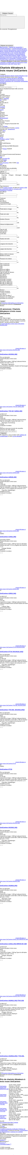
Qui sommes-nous (5, 1122)
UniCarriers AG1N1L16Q (8, 827)
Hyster (25, 62)
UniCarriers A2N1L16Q (8, 593)
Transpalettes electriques (7, 54)
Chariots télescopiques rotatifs (12, 55)
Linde (9, 64)
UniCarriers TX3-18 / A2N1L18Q (11, 411)
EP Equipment (19, 62)
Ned (3, 1126)
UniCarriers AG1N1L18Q (8, 354)
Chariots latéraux (17, 57)
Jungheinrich (3, 64)
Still (12, 64)
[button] (14, 37)
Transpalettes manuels (21, 59)
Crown (13, 62)
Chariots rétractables (19, 52)
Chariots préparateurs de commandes (13, 57)
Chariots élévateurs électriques (12, 51)
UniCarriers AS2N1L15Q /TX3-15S (12, 1000)
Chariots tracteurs (21, 58)
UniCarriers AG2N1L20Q (8, 885)
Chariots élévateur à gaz (6, 52)
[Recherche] (12, 22)
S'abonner (3, 433)
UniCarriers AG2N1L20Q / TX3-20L (12, 1056)
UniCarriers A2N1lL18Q (8, 477)
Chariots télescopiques (9, 50)
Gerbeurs (23, 51)
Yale (18, 64)
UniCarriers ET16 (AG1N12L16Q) (11, 651)
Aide (11, 1122)
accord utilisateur (17, 436)
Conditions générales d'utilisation (9, 1129)
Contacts (15, 1122)
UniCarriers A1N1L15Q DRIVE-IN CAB (13, 944)
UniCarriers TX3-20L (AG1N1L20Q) (12, 710)
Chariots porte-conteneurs (7, 59)
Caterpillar (3, 62)
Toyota (15, 64)
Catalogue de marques (16, 1131)
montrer (3, 301)
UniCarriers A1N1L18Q (8, 537)
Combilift (8, 62)
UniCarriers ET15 (6, 769)
